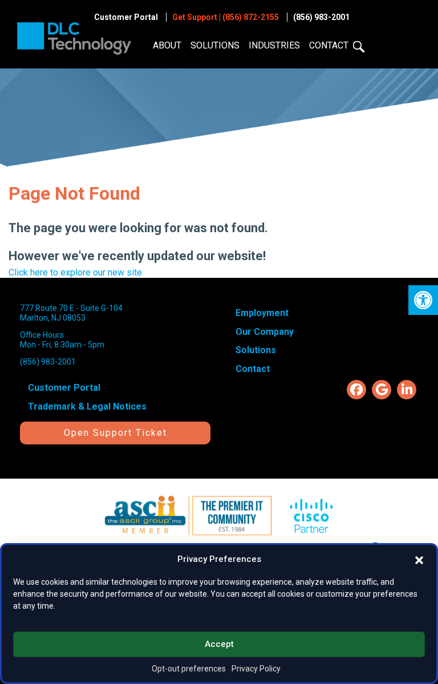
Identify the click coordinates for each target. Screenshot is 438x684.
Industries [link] (274, 45)
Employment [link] (262, 312)
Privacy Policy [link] (256, 668)
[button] (419, 559)
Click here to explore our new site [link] (75, 272)
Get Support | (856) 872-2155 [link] (225, 17)
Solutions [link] (215, 45)
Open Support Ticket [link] (115, 432)
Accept (219, 644)
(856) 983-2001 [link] (321, 17)
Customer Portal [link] (126, 17)
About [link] (167, 45)
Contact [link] (328, 45)
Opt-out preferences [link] (189, 668)
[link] (423, 300)
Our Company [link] (265, 331)
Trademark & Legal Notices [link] (87, 406)
